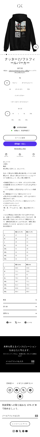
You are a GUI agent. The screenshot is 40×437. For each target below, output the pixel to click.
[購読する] (36, 415)
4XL (19, 120)
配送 (4, 300)
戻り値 (5, 306)
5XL (26, 120)
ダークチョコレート (27, 83)
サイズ (20, 108)
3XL (13, 120)
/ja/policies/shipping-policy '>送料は (19, 70)
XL (24, 113)
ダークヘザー (19, 89)
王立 (28, 89)
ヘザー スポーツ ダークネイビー (19, 102)
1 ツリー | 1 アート (20, 424)
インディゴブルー (19, 95)
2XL (31, 113)
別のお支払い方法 (20, 148)
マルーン (14, 83)
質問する (6, 313)
